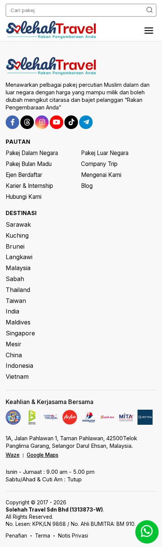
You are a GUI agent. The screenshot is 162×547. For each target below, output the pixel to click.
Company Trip (99, 163)
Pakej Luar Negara (104, 153)
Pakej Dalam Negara (32, 153)
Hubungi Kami (23, 196)
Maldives (18, 322)
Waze (13, 455)
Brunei (15, 246)
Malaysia (18, 268)
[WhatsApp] (147, 532)
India (12, 311)
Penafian (16, 536)
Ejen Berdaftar (24, 174)
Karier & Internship (29, 185)
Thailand (18, 289)
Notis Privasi (73, 536)
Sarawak (18, 224)
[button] (148, 30)
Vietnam (17, 376)
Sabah (15, 279)
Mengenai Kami (101, 174)
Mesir (13, 344)
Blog (87, 185)
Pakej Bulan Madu (29, 163)
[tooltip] (12, 122)
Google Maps (42, 455)
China (14, 355)
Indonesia (19, 365)
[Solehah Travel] (53, 29)
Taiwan (16, 300)
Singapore (20, 333)
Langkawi (19, 257)
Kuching (17, 235)
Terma (42, 536)
